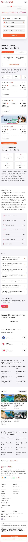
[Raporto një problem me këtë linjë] (22, 83)
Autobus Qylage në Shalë (8, 366)
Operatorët (3, 489)
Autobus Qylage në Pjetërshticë (6, 372)
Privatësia (15, 516)
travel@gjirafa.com (7, 514)
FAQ (2, 507)
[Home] (7, 2)
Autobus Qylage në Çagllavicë (6, 377)
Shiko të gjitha (22, 391)
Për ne (2, 491)
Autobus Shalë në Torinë (7, 438)
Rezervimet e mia (17, 486)
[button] (14, 258)
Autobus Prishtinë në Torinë (6, 443)
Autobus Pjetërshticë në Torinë (7, 453)
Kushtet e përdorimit (18, 513)
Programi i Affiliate (5, 505)
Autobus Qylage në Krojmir (6, 382)
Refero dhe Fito (4, 500)
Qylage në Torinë (8, 52)
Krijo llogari (15, 493)
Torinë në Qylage (20, 52)
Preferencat (16, 491)
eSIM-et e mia (16, 489)
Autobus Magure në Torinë (6, 448)
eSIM (2, 486)
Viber (4, 519)
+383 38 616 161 (7, 516)
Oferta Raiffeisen (5, 502)
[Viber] (2, 519)
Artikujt (2, 496)
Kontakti (5, 306)
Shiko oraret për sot (14, 64)
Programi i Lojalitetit (5, 498)
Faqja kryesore (4, 460)
